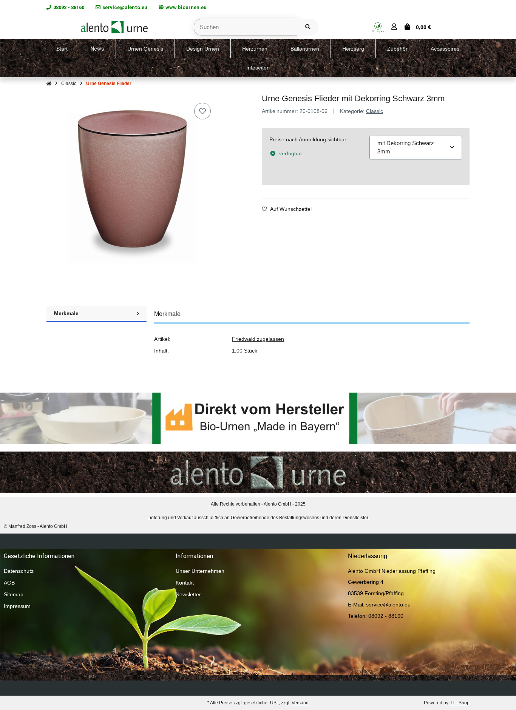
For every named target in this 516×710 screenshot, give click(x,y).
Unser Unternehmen (200, 571)
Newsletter (188, 594)
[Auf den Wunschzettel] (202, 111)
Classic (374, 111)
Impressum (17, 606)
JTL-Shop (460, 702)
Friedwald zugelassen (258, 339)
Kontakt (185, 583)
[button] (394, 27)
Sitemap (13, 594)
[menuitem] (62, 48)
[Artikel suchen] (307, 27)
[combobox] (415, 147)
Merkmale (66, 313)
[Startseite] (48, 83)
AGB (9, 583)
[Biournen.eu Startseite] (114, 26)
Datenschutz (19, 571)
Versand (300, 702)
